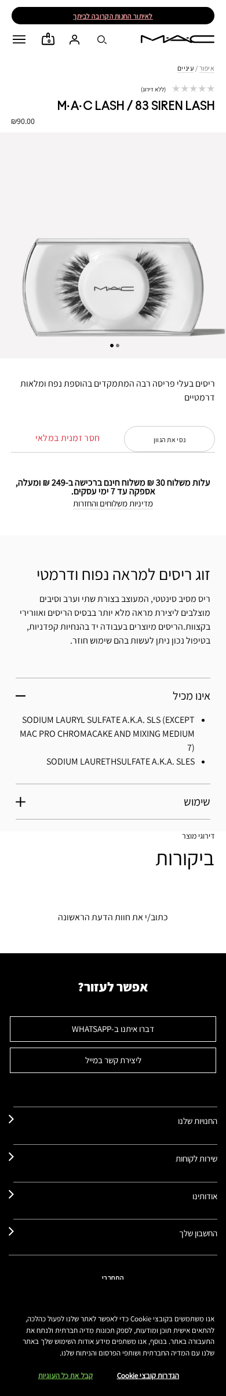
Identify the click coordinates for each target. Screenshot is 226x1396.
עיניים (185, 68)
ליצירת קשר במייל (113, 1060)
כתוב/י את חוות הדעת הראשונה (113, 917)
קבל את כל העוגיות (65, 1375)
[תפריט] (19, 39)
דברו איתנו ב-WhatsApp (113, 1028)
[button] (19, 39)
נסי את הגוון (170, 439)
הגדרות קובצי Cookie (148, 1375)
